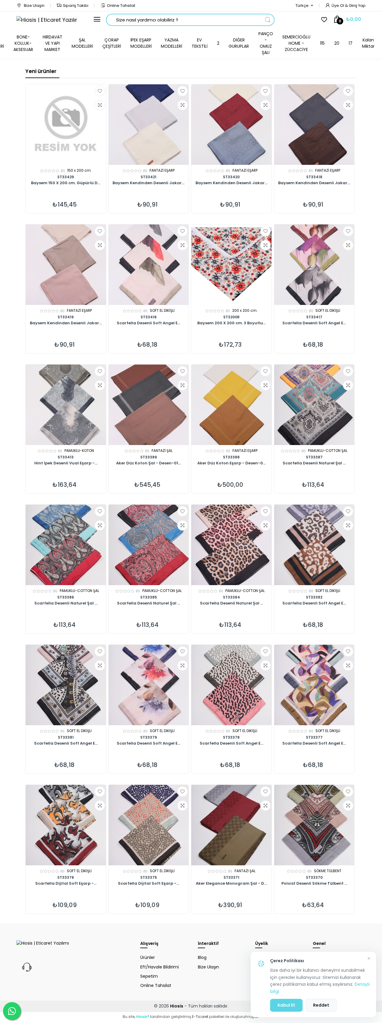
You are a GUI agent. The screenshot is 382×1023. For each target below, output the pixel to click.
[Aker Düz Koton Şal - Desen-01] (149, 405)
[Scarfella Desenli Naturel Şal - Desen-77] (66, 545)
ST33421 (148, 176)
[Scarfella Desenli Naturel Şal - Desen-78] (314, 405)
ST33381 (66, 737)
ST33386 (65, 597)
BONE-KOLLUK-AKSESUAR (23, 43)
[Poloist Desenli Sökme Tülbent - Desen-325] (314, 825)
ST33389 (148, 457)
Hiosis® (142, 1016)
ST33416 (149, 317)
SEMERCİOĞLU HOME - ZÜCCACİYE (296, 43)
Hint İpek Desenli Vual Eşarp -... (65, 463)
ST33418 (314, 176)
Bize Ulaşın (33, 5)
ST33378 (231, 737)
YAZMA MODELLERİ (171, 43)
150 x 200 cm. (79, 170)
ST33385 (148, 597)
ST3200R (231, 317)
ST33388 (231, 457)
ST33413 (66, 457)
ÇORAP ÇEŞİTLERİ (111, 43)
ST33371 (231, 877)
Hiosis (176, 1006)
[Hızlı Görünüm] (99, 105)
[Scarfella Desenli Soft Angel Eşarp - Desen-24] (314, 264)
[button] (304, 6)
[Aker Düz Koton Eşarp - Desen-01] (231, 405)
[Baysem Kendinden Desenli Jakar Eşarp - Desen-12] (231, 124)
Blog (202, 957)
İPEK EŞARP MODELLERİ (141, 43)
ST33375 (148, 877)
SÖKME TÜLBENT (327, 870)
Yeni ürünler (40, 71)
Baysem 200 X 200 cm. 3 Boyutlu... (231, 323)
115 (322, 43)
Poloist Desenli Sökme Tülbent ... (314, 883)
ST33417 (314, 317)
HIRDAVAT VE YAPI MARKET (52, 43)
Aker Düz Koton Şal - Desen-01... (148, 463)
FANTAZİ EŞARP (162, 170)
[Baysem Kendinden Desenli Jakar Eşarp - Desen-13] (149, 124)
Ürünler (147, 957)
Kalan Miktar (368, 43)
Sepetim (149, 976)
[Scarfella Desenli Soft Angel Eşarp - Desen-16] (149, 685)
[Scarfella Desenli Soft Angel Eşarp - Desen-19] (314, 545)
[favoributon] (324, 19)
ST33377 (314, 737)
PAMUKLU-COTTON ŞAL (327, 450)
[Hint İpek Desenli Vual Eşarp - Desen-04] (66, 405)
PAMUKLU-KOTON (79, 450)
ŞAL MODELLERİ (82, 43)
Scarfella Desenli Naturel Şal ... (314, 463)
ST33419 (66, 317)
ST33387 (314, 457)
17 (350, 43)
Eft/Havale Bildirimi (159, 967)
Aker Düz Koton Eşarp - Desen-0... (231, 463)
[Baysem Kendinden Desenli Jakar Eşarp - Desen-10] (314, 124)
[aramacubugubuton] (267, 20)
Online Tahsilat (121, 5)
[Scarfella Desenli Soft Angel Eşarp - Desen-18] (66, 685)
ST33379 (148, 737)
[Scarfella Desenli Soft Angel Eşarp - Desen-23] (149, 264)
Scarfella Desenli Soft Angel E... (148, 323)
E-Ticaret (200, 1016)
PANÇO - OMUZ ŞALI (265, 43)
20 (336, 43)
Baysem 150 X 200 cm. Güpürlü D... (65, 183)
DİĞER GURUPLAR (239, 43)
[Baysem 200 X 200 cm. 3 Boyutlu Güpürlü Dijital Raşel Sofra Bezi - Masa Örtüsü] (231, 264)
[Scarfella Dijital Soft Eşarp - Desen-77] (66, 825)
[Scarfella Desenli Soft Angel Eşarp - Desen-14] (314, 685)
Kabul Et (286, 1005)
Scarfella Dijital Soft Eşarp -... (65, 883)
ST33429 (65, 176)
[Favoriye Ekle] (99, 91)
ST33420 (231, 176)
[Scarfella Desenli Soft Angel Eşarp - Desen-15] (231, 685)
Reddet (321, 1005)
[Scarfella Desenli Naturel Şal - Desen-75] (231, 545)
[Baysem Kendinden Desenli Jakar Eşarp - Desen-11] (66, 264)
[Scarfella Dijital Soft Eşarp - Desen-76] (149, 825)
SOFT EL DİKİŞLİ (162, 310)
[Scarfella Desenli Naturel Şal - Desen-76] (149, 545)
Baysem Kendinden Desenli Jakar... (148, 183)
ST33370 (314, 877)
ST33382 (314, 597)
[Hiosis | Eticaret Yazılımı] (46, 20)
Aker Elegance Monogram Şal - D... (231, 883)
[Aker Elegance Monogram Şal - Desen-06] (231, 825)
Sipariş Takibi (75, 5)
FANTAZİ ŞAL (162, 450)
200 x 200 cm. (245, 310)
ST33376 (65, 877)
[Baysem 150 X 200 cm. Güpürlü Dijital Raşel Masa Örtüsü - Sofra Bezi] (66, 124)
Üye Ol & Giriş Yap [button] (349, 5)
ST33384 (231, 597)
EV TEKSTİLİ (199, 43)
